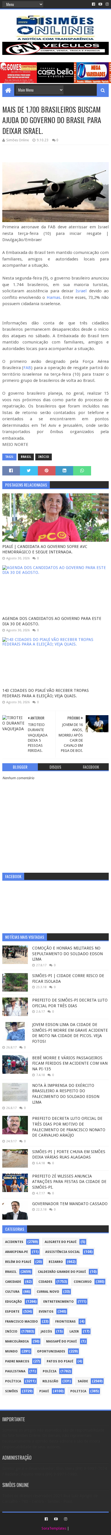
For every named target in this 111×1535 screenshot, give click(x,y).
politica (78, 1391)
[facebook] (93, 4)
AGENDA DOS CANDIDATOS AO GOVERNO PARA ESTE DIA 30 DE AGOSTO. (51, 621)
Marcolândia (17, 1341)
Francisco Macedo (21, 1321)
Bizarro (56, 1262)
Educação (13, 1302)
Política (13, 1381)
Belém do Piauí (18, 1262)
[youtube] (100, 4)
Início (43, 456)
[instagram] (106, 4)
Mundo (11, 1351)
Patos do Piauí (60, 1361)
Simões (11, 1391)
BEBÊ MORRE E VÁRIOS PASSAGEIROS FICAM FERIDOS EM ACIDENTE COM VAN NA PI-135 (70, 1063)
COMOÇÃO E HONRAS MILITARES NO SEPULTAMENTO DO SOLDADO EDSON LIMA (67, 953)
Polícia (49, 1371)
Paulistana (15, 1371)
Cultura (12, 1292)
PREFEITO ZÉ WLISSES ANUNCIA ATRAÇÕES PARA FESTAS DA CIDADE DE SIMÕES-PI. (69, 1181)
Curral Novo (48, 1292)
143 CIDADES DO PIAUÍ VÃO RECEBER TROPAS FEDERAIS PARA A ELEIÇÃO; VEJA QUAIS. (45, 693)
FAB (27, 367)
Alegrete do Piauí (61, 1242)
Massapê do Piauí (61, 1341)
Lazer (74, 1331)
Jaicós (46, 1331)
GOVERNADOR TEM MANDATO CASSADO (70, 1203)
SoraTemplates (54, 1528)
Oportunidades (51, 1351)
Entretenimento (58, 1302)
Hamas (53, 297)
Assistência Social (62, 1252)
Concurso (83, 1282)
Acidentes (14, 1242)
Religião (50, 1381)
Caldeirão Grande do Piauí (62, 1272)
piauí (44, 1391)
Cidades (45, 1282)
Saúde (83, 1381)
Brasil (26, 456)
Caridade (13, 1282)
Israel (82, 290)
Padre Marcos (17, 1361)
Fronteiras (65, 1321)
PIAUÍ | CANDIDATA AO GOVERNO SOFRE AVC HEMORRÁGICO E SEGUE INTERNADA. (44, 549)
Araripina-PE (16, 1252)
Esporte (12, 1311)
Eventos (46, 1311)
